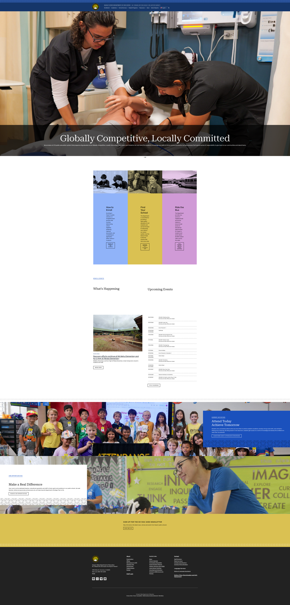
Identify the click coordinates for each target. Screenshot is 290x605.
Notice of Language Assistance (182, 571)
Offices (128, 561)
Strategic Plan (130, 564)
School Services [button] (123, 8)
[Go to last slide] (2, 84)
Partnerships (130, 566)
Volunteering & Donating (155, 570)
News (150, 559)
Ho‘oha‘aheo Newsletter (155, 562)
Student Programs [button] (133, 8)
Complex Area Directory (180, 562)
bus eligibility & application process (179, 246)
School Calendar (153, 561)
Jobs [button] (148, 8)
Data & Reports (154, 8)
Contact (176, 556)
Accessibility (139, 595)
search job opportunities (18, 493)
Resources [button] (142, 8)
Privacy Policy (129, 595)
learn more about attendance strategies (226, 435)
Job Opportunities (16, 475)
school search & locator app (145, 246)
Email (93, 573)
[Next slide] (287, 84)
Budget (128, 570)
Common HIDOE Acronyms (156, 572)
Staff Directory (178, 559)
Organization (130, 559)
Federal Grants (130, 568)
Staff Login (130, 574)
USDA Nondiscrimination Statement (150, 595)
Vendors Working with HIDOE (157, 566)
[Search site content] (168, 7)
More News (98, 367)
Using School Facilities (155, 568)
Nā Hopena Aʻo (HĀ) (132, 562)
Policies (151, 573)
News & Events (98, 278)
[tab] (144, 157)
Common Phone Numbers (181, 564)
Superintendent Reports (155, 564)
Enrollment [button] (106, 8)
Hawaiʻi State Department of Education (117, 5)
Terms (134, 595)
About (128, 556)
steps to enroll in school (110, 245)
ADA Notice (161, 595)
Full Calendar (154, 385)
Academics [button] (114, 8)
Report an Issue (178, 561)
